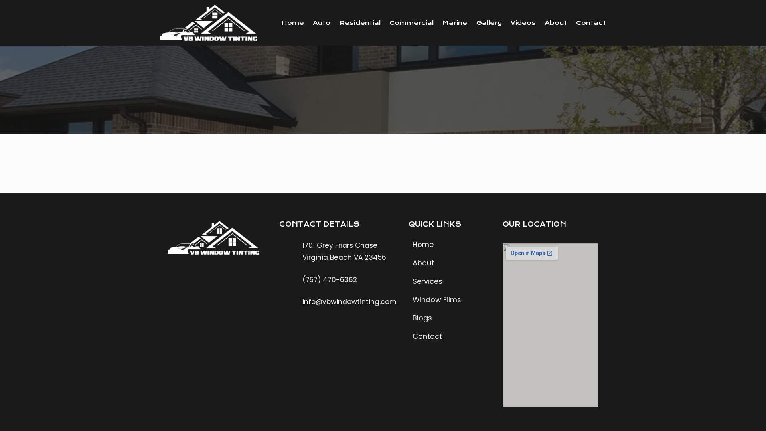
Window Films (437, 299)
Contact (591, 22)
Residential (360, 22)
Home (292, 22)
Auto (321, 22)
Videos (523, 22)
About (556, 22)
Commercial (411, 22)
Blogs (422, 318)
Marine (454, 22)
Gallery (489, 22)
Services (427, 281)
